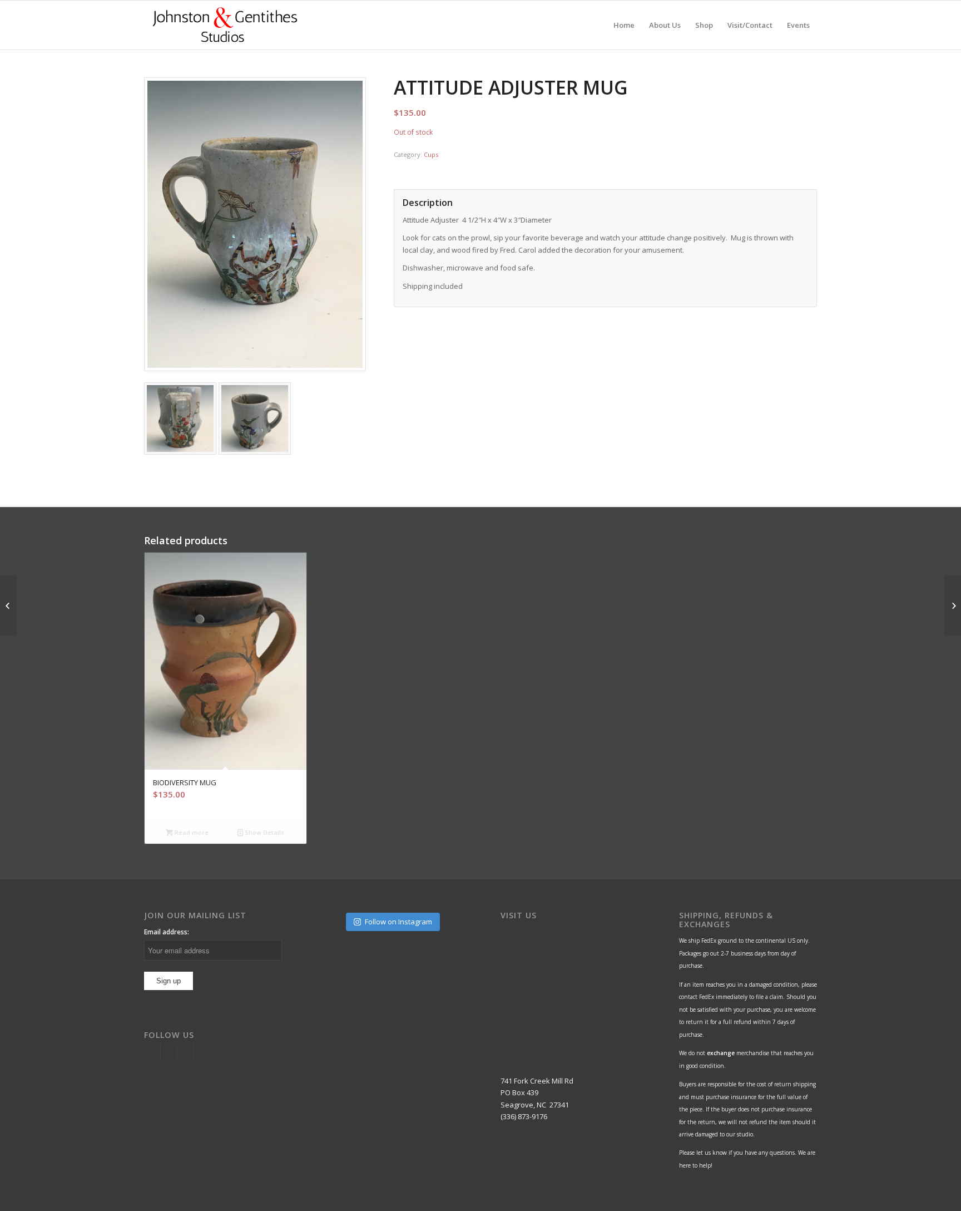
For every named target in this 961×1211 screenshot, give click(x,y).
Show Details (263, 832)
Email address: (166, 932)
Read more (191, 832)
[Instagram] (152, 1052)
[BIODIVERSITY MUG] (952, 605)
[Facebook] (169, 1052)
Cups (431, 154)
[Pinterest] (185, 1052)
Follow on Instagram (398, 922)
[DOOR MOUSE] (8, 605)
